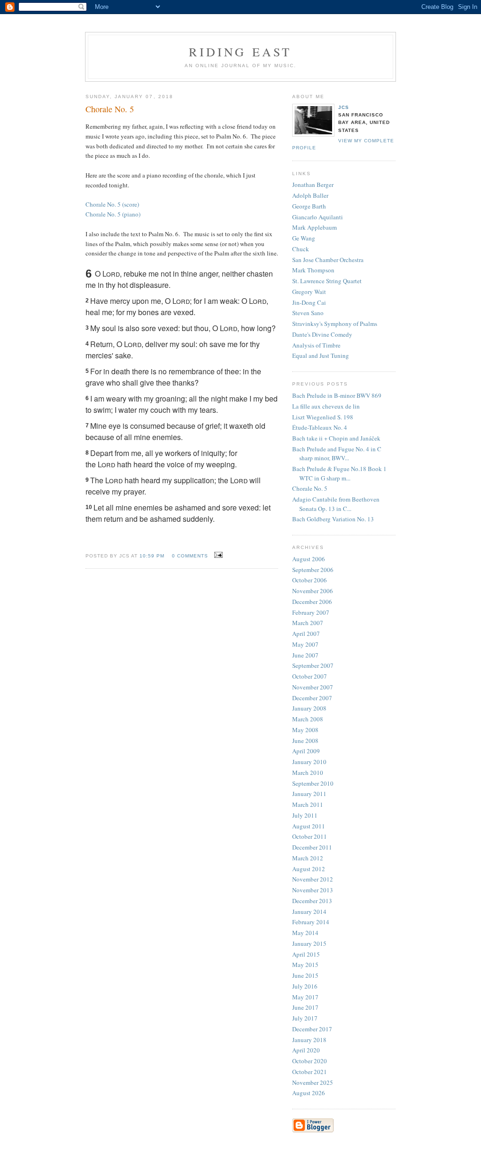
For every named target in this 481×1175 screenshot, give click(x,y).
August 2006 (308, 559)
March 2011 (307, 804)
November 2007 (312, 687)
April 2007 (306, 633)
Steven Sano (308, 313)
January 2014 (309, 911)
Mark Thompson (313, 270)
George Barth (309, 206)
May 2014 (305, 932)
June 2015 (305, 975)
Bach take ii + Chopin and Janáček (336, 438)
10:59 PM (152, 555)
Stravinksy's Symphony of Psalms (334, 323)
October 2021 (309, 1071)
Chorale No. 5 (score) (112, 204)
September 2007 (313, 665)
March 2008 (307, 719)
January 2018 (309, 1040)
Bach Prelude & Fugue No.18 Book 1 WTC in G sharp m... (339, 473)
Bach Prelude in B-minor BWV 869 (336, 395)
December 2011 (312, 847)
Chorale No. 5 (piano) (112, 214)
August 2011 (308, 826)
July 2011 (305, 815)
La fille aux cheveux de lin (326, 406)
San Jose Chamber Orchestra (328, 259)
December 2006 (312, 601)
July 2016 (305, 986)
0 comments (190, 555)
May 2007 (305, 644)
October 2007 (309, 676)
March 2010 (307, 772)
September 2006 (313, 569)
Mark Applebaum (314, 227)
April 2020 (306, 1050)
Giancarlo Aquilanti (317, 217)
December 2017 (312, 1029)
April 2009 (306, 751)
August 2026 (308, 1093)
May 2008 (305, 730)
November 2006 (312, 591)
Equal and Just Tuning (320, 355)
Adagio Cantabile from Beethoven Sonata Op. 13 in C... (336, 504)
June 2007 (305, 655)
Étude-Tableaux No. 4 (319, 427)
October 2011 (309, 836)
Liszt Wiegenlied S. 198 (322, 417)
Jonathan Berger (313, 184)
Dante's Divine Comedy (322, 334)
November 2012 (312, 879)
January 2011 (309, 793)
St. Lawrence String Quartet (327, 281)
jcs (343, 107)
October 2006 (309, 580)
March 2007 (307, 622)
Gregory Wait (309, 291)
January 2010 (309, 762)
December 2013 (312, 901)
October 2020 (309, 1061)
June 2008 (305, 740)
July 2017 (305, 1018)
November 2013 (312, 890)
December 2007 (312, 698)
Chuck (300, 249)
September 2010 (313, 783)
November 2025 (312, 1082)
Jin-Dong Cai (309, 302)
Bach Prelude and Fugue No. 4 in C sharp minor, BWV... (336, 454)
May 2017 (305, 997)
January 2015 (309, 943)
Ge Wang (303, 238)
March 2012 (307, 858)
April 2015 (306, 954)
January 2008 (309, 708)
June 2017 (305, 1007)
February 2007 (310, 612)
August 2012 (308, 869)
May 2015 (305, 964)
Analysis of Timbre (316, 345)
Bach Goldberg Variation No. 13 (333, 519)
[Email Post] (217, 555)
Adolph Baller (310, 195)
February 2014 (310, 922)
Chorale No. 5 (309, 488)
